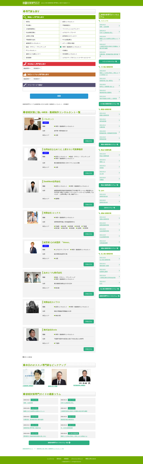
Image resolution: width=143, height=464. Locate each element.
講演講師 (28, 57)
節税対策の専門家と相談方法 (32, 428)
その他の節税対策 (73, 433)
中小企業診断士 (67, 39)
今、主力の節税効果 (67, 428)
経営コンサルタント (68, 21)
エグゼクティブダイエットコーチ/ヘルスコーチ (76, 57)
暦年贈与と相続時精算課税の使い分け (35, 436)
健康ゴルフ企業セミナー (33, 54)
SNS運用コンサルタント (69, 54)
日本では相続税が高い (67, 403)
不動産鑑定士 (66, 25)
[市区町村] (37, 68)
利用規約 (66, 458)
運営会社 (59, 458)
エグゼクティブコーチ (69, 32)
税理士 (28, 21)
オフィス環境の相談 (68, 43)
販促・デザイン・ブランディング (36, 47)
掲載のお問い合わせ (90, 458)
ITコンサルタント (31, 50)
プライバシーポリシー (77, 458)
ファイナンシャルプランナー (71, 29)
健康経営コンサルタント (33, 43)
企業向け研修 (30, 36)
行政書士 (65, 50)
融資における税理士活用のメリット (34, 411)
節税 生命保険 (28, 403)
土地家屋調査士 (30, 29)
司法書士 (28, 25)
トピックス (34, 400)
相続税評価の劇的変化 (67, 419)
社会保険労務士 (30, 32)
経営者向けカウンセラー (69, 36)
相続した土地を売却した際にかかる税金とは (74, 436)
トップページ (50, 458)
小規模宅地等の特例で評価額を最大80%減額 (74, 411)
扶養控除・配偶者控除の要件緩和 (33, 419)
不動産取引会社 (30, 39)
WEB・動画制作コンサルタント (71, 47)
